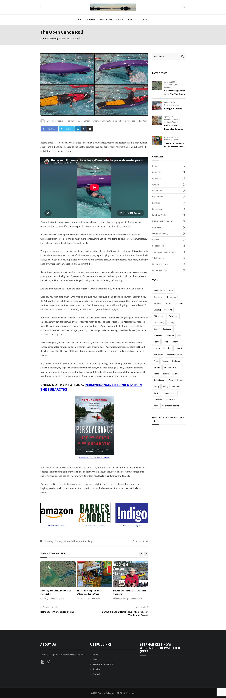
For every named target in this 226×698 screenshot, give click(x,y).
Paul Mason (158, 354)
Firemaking (157, 209)
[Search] (184, 7)
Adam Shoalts (159, 290)
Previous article (50, 607)
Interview (167, 348)
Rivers (174, 374)
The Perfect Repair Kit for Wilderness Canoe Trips (174, 146)
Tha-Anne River (170, 393)
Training (59, 541)
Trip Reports (169, 84)
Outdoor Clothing (160, 233)
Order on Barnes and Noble (94, 526)
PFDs (156, 361)
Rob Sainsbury (159, 380)
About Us (91, 19)
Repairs (166, 374)
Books (168, 303)
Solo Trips (176, 386)
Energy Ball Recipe (173, 108)
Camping (156, 172)
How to (157, 348)
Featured (167, 87)
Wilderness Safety (99, 121)
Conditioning (159, 322)
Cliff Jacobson (159, 316)
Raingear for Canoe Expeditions (57, 611)
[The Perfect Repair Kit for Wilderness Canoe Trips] (157, 140)
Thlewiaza (158, 399)
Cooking (171, 322)
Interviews (157, 227)
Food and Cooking (160, 215)
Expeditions (179, 84)
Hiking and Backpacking (163, 221)
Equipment (177, 140)
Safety (156, 386)
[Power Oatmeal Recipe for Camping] (157, 120)
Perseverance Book (174, 354)
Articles (132, 19)
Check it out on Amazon (57, 526)
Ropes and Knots (159, 245)
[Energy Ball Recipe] (157, 105)
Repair (156, 374)
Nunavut (178, 348)
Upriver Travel (171, 399)
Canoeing (53, 38)
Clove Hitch (173, 316)
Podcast (165, 361)
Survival (157, 393)
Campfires (178, 303)
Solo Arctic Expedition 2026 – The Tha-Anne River (174, 94)
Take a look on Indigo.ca (132, 526)
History (175, 342)
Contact (144, 19)
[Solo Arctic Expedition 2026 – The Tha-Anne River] (157, 85)
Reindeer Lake (170, 367)
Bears (154, 166)
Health (156, 342)
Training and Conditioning (164, 252)
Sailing (165, 386)
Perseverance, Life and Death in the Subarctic (94, 458)
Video (67, 541)
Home (80, 19)
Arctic (170, 290)
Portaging (176, 361)
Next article (140, 607)
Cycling (155, 184)
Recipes (167, 105)
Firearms (170, 335)
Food (180, 335)
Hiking (165, 342)
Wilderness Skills (115, 121)
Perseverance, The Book (111, 19)
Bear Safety (158, 297)
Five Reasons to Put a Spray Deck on (130, 590)
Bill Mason (158, 303)
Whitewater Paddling (81, 541)
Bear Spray (171, 297)
